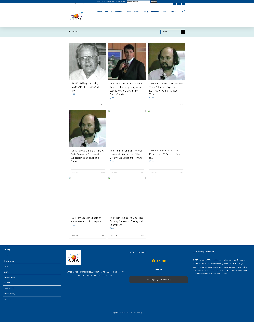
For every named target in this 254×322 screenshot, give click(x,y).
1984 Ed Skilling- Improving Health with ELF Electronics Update (85, 87)
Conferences (9, 261)
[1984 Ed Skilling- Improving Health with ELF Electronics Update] (87, 61)
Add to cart (75, 105)
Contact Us (159, 269)
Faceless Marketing (136, 312)
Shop (6, 266)
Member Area (9, 277)
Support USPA (9, 288)
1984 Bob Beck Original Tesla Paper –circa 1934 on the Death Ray (165, 154)
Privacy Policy (9, 294)
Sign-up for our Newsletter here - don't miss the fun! (111, 1)
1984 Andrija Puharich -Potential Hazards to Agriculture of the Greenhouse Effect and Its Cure (126, 154)
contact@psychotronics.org (159, 279)
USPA (127, 312)
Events (6, 272)
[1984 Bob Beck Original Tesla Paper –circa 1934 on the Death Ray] (166, 128)
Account (7, 299)
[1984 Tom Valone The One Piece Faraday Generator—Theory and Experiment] (127, 195)
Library (7, 283)
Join (6, 255)
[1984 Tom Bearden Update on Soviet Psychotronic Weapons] (87, 195)
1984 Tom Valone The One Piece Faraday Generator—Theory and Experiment (126, 221)
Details (103, 105)
